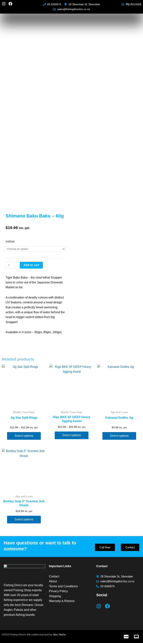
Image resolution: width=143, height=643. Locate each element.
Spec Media (59, 634)
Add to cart (31, 265)
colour (10, 241)
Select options (24, 435)
